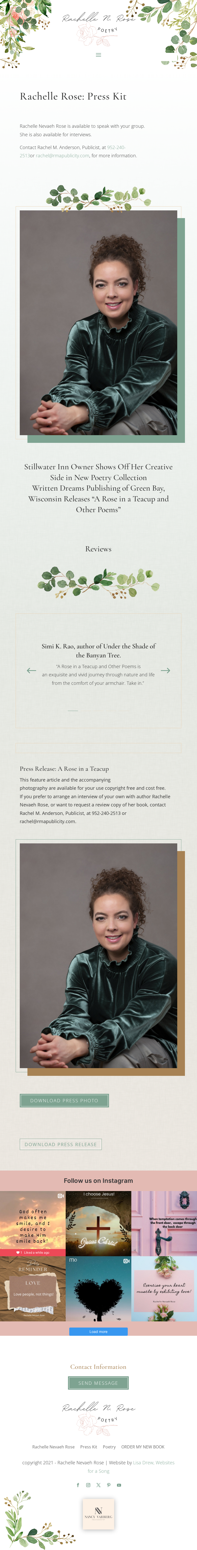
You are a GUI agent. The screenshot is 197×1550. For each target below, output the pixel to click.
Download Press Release (61, 1144)
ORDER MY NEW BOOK (142, 1447)
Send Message (98, 1383)
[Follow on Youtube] (119, 1485)
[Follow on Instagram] (88, 1485)
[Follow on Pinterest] (109, 1485)
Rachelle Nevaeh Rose (53, 1447)
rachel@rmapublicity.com (62, 155)
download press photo (64, 1100)
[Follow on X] (98, 1485)
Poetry (109, 1447)
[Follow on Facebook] (78, 1485)
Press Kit (88, 1447)
